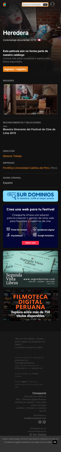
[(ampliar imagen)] (30, 99)
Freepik (35, 373)
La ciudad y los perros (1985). (29, 347)
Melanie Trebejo (12, 156)
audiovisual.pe (21, 360)
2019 (33, 40)
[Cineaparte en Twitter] (44, 422)
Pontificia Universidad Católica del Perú (26, 168)
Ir (45, 5)
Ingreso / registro (15, 69)
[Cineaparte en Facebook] (40, 422)
